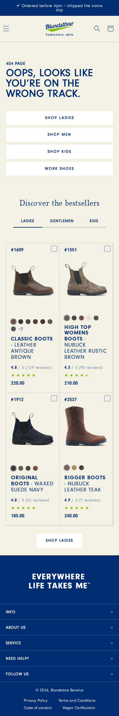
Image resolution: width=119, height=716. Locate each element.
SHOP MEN (59, 134)
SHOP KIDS (59, 151)
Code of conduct (38, 708)
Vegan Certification (79, 708)
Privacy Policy (35, 700)
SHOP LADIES (59, 118)
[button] (97, 28)
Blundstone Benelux (67, 690)
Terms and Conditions (77, 700)
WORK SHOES (59, 168)
